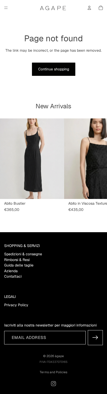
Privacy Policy (16, 305)
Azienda (11, 271)
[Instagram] (53, 383)
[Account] (89, 8)
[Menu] (6, 8)
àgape (59, 356)
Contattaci (13, 276)
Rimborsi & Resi (17, 259)
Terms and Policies (53, 372)
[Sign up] (95, 337)
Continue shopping (53, 69)
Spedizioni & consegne (23, 254)
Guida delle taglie (19, 265)
